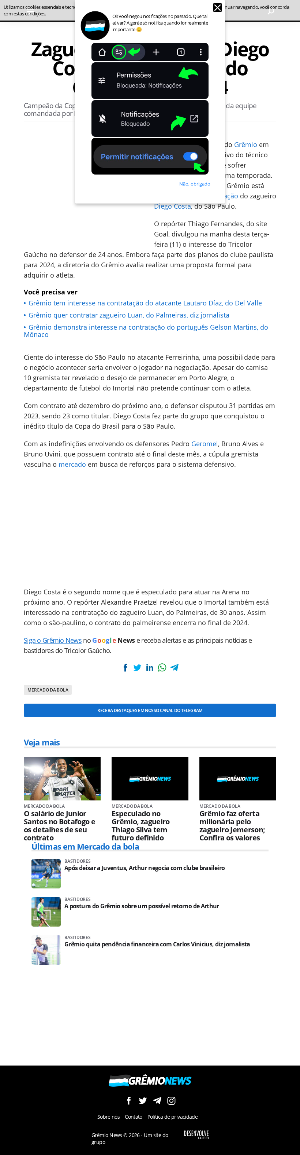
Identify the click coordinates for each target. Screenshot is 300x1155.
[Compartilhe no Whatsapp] (162, 667)
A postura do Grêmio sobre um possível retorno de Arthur (141, 906)
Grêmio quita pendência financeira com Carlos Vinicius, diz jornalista (157, 944)
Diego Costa (172, 206)
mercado (72, 464)
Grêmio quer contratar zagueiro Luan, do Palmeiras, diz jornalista (129, 315)
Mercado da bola (47, 690)
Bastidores (77, 861)
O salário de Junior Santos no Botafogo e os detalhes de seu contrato (59, 826)
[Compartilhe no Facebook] (125, 667)
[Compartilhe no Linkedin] (149, 667)
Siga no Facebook (128, 1100)
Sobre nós (108, 1116)
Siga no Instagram (171, 1100)
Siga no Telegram (157, 1100)
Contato (133, 1116)
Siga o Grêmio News (53, 640)
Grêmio (245, 144)
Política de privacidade (172, 1116)
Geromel (204, 443)
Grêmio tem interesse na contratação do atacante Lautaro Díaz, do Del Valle (145, 303)
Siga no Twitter (142, 1100)
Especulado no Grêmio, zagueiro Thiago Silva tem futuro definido (141, 826)
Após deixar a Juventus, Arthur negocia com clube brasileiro (144, 868)
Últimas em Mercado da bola (85, 846)
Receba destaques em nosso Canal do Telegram (149, 710)
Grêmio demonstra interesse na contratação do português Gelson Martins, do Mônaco (146, 330)
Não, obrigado (194, 183)
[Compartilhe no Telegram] (174, 667)
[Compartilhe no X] (137, 667)
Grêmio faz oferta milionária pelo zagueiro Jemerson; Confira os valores (232, 826)
